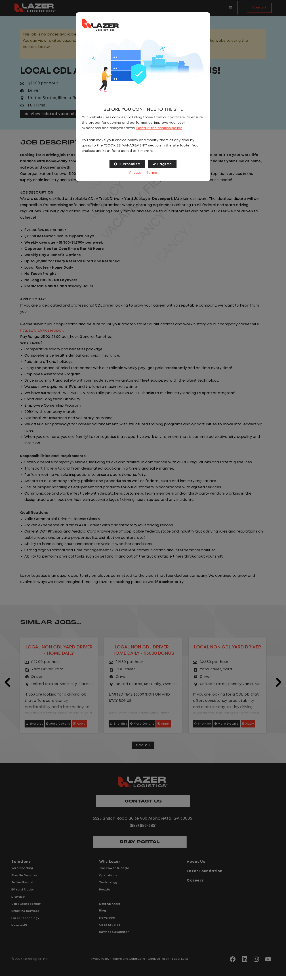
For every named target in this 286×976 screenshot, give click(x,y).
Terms (151, 172)
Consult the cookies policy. (159, 128)
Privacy (135, 172)
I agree (164, 164)
